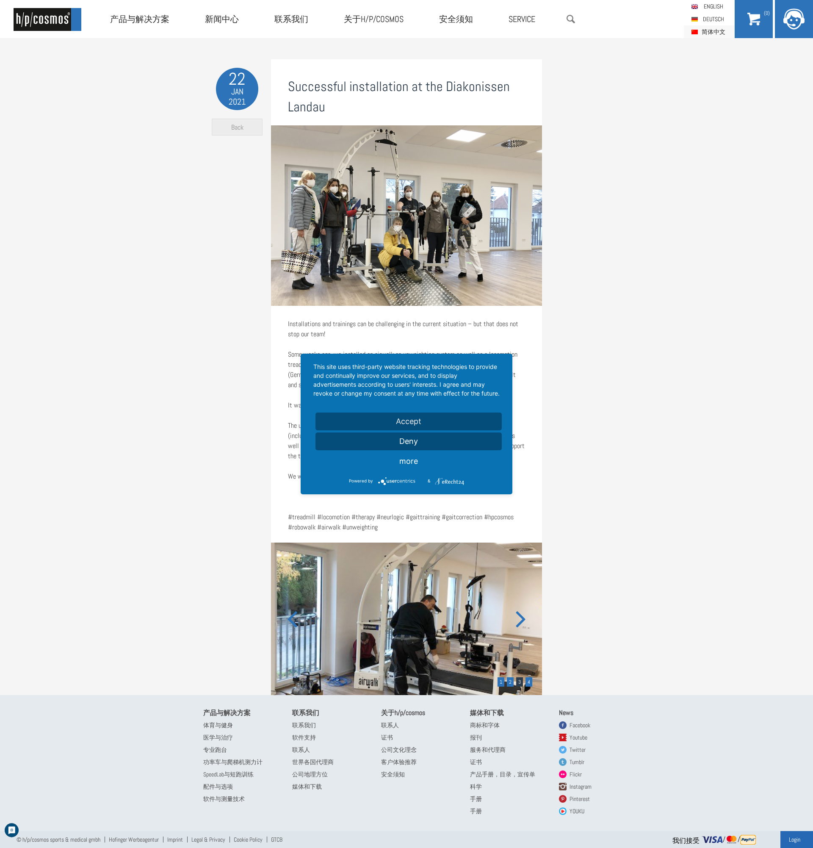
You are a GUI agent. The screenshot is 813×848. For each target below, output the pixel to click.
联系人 (301, 750)
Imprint (175, 839)
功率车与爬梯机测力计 (233, 762)
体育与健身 (218, 725)
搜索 (571, 19)
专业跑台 (215, 750)
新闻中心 (222, 19)
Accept (408, 421)
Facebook (580, 725)
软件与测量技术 (224, 799)
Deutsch (713, 19)
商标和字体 (485, 725)
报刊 (476, 737)
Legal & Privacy (208, 839)
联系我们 (291, 19)
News (566, 712)
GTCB (276, 839)
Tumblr (577, 762)
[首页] (47, 19)
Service (522, 19)
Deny (408, 441)
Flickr (576, 774)
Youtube (578, 737)
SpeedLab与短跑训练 (228, 774)
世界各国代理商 (313, 762)
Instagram (581, 786)
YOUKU (577, 811)
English (713, 6)
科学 (476, 786)
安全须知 (456, 19)
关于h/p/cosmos (374, 19)
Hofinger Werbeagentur (134, 839)
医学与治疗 (218, 737)
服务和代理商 (488, 750)
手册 (476, 799)
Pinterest (580, 799)
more (408, 461)
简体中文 (713, 32)
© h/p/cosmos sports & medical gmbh (58, 839)
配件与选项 (218, 786)
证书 (387, 737)
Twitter (578, 750)
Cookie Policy (248, 839)
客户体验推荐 (399, 762)
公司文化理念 (399, 750)
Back (237, 127)
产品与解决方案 (139, 19)
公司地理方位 (310, 774)
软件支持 (304, 737)
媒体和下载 (307, 786)
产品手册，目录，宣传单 (502, 774)
